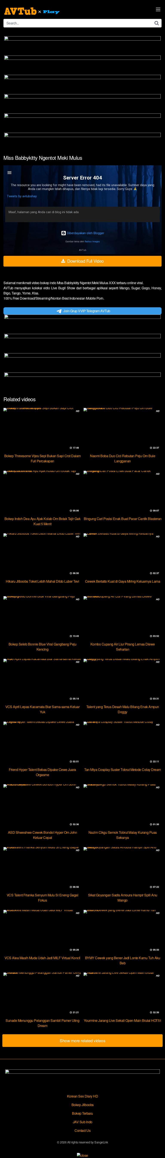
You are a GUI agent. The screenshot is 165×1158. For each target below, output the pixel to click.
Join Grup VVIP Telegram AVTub (86, 310)
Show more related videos (82, 1040)
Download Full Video (85, 261)
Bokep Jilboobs (83, 1104)
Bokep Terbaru (82, 1113)
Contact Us (82, 1130)
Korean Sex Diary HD (82, 1096)
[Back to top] (157, 1148)
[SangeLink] (32, 11)
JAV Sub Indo (82, 1121)
